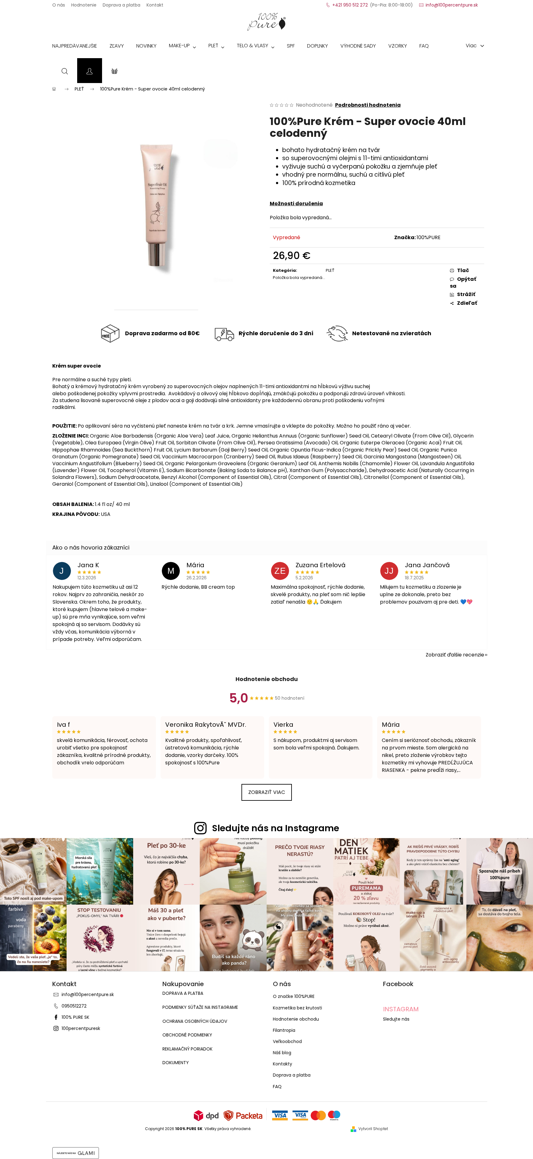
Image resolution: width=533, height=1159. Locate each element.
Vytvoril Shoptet (373, 1128)
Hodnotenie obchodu (267, 679)
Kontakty (282, 1064)
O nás (58, 3)
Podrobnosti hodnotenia (368, 105)
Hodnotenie (83, 3)
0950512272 (74, 1006)
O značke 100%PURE (294, 996)
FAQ (277, 1086)
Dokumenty (175, 1063)
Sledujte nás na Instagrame (275, 828)
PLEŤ (330, 270)
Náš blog (282, 1053)
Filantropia (284, 1030)
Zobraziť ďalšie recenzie (455, 654)
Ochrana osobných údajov (194, 1021)
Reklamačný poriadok (187, 1049)
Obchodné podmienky (187, 1035)
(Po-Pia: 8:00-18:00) (372, 3)
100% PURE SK (75, 1017)
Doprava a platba (121, 3)
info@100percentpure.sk (88, 994)
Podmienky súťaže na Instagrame (200, 1007)
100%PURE (429, 237)
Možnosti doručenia (296, 203)
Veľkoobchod (287, 1041)
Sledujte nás (396, 1019)
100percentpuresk (81, 1028)
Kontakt (155, 3)
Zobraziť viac (266, 792)
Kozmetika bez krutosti (297, 1008)
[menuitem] (74, 47)
